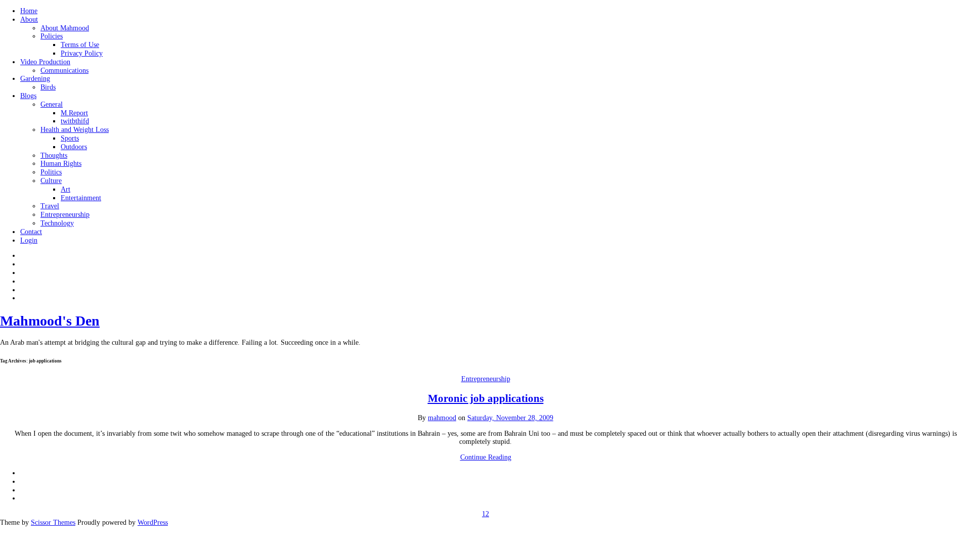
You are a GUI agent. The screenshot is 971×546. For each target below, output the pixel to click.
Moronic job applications (486, 398)
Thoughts (53, 155)
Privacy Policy (82, 53)
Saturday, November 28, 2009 (510, 418)
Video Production (45, 62)
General (51, 104)
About (29, 19)
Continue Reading (485, 457)
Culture (51, 181)
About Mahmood (64, 28)
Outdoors (74, 147)
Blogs (28, 96)
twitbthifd (75, 121)
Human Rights (60, 163)
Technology (57, 223)
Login (28, 240)
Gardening (35, 78)
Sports (70, 138)
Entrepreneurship (65, 214)
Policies (51, 36)
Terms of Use (80, 45)
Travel (49, 206)
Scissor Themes (53, 522)
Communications (64, 70)
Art (65, 189)
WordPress (153, 522)
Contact (31, 232)
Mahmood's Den (50, 321)
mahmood (442, 418)
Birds (48, 87)
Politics (51, 172)
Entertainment (81, 198)
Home (28, 11)
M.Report (74, 113)
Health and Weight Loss (74, 129)
